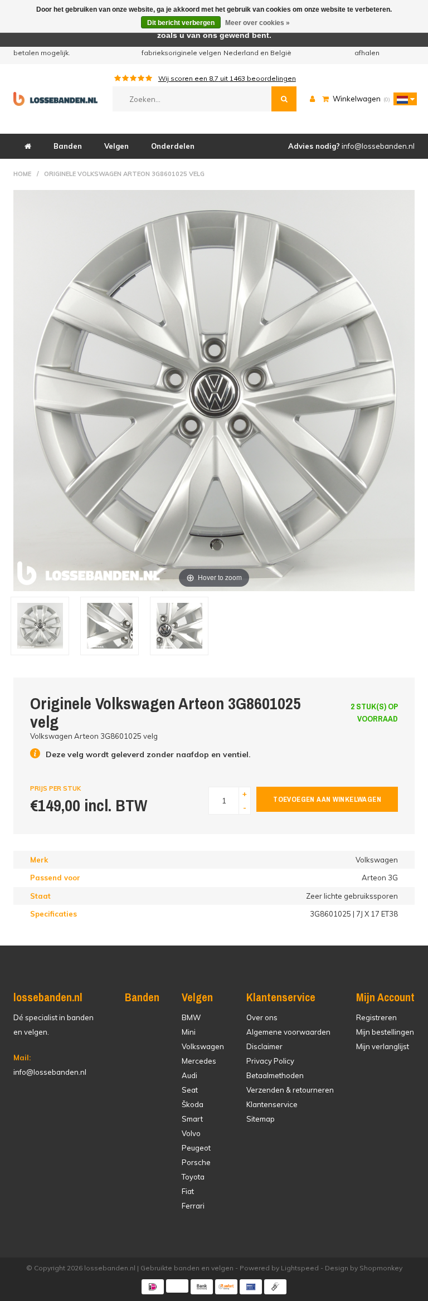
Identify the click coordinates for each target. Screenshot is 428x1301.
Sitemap (260, 1118)
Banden (68, 146)
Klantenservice (272, 1104)
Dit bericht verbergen (181, 23)
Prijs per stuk (55, 788)
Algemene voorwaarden (288, 1031)
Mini (189, 1031)
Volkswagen (203, 1046)
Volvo (191, 1133)
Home (22, 174)
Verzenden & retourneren (290, 1089)
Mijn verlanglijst (382, 1046)
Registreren (376, 1017)
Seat (190, 1089)
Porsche (196, 1162)
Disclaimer (264, 1046)
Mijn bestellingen (385, 1031)
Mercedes (199, 1060)
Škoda (192, 1104)
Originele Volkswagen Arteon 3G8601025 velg (124, 174)
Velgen (116, 146)
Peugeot (196, 1147)
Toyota (193, 1176)
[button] (402, 98)
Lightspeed (300, 1268)
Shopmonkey (380, 1268)
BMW (191, 1017)
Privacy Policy (270, 1060)
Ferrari (193, 1205)
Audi (189, 1075)
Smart (192, 1118)
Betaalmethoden (275, 1075)
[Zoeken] (283, 98)
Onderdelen (172, 146)
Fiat (188, 1191)
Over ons (262, 1017)
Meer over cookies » (257, 23)
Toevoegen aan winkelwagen (327, 799)
